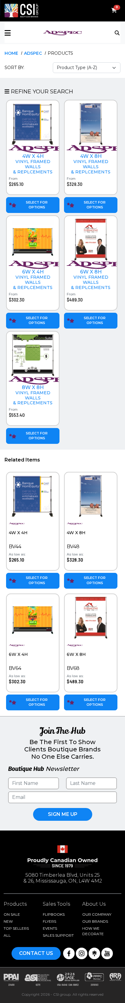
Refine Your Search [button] (41, 91)
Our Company (96, 914)
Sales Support (58, 935)
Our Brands (95, 921)
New (8, 921)
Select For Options (37, 204)
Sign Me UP (62, 814)
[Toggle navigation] (117, 33)
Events (50, 928)
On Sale (12, 914)
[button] (24, 33)
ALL (7, 935)
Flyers (49, 921)
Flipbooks (54, 914)
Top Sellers (16, 928)
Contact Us (36, 953)
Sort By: (14, 67)
